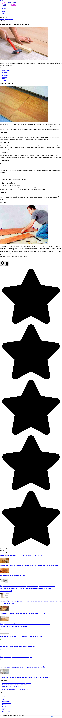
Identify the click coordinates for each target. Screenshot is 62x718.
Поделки (4, 706)
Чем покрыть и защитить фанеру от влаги (11, 686)
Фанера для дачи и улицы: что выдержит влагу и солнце (15, 684)
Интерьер (4, 8)
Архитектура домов (6, 14)
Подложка (4, 78)
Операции (4, 704)
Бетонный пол (5, 73)
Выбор (3, 696)
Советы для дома (6, 9)
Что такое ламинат (6, 70)
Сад (3, 13)
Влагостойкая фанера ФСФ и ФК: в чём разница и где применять (16, 683)
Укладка (4, 80)
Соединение (4, 77)
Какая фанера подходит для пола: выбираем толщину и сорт (16, 688)
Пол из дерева (5, 75)
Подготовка (4, 72)
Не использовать (6, 701)
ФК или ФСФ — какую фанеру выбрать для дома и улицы (15, 689)
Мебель (3, 11)
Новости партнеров (6, 703)
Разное (3, 708)
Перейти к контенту (4, 0)
